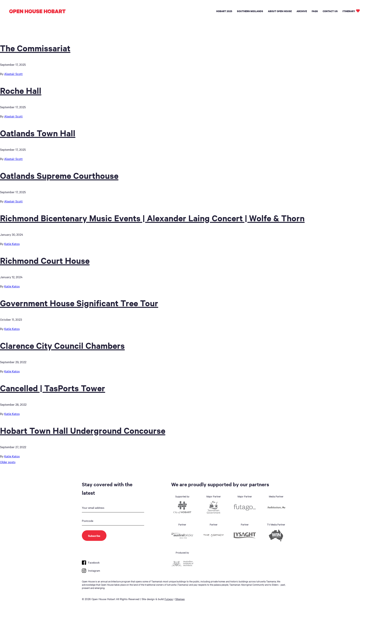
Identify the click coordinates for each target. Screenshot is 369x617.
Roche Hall (20, 90)
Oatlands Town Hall (37, 132)
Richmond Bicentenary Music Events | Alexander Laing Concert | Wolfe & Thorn (152, 217)
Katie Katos (12, 243)
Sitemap (180, 599)
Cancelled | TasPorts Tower (52, 387)
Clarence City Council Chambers (62, 345)
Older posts (7, 462)
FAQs (315, 11)
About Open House (280, 11)
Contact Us (330, 11)
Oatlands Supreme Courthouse (59, 175)
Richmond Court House (45, 260)
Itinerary (348, 11)
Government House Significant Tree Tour (79, 302)
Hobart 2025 (224, 11)
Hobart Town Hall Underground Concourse (82, 430)
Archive (302, 11)
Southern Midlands (250, 11)
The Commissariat (35, 47)
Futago (169, 599)
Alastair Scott (13, 74)
